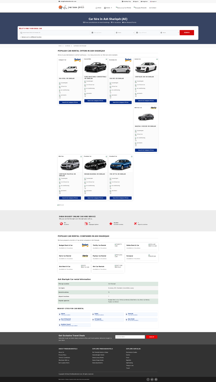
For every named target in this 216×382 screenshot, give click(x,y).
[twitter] (152, 379)
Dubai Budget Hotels (98, 355)
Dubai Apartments (97, 363)
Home (99, 7)
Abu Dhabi (133, 319)
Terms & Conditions (64, 358)
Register (145, 2)
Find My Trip (127, 2)
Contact (153, 7)
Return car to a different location (32, 37)
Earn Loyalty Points (64, 363)
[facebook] (148, 379)
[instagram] (156, 379)
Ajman (65, 314)
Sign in (136, 2)
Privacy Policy (62, 355)
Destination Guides (131, 352)
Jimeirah (132, 314)
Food (127, 358)
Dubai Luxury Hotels (98, 358)
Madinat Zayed (69, 325)
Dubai (99, 314)
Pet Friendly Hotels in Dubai (100, 352)
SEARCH (187, 32)
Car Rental (127, 7)
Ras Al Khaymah (66, 319)
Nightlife (128, 360)
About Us (61, 352)
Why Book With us (64, 360)
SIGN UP (151, 337)
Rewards (144, 7)
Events (128, 355)
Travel (128, 368)
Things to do (129, 366)
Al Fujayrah (99, 319)
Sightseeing (129, 363)
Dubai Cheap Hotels (98, 360)
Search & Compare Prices (70, 102)
